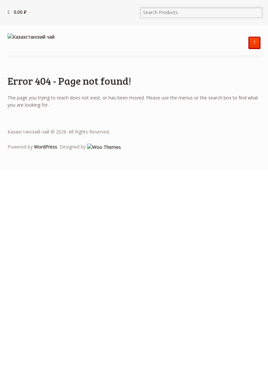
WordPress (45, 147)
